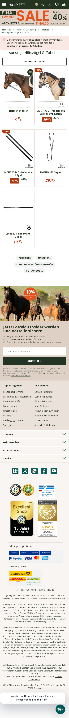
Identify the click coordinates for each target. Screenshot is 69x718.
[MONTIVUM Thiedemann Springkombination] (51, 85)
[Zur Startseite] (17, 4)
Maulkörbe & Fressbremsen (17, 396)
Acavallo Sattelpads (44, 425)
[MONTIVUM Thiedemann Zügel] (18, 146)
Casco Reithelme (43, 396)
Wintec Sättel (41, 420)
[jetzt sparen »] (34, 24)
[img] (63, 5)
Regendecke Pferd (12, 401)
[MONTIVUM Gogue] (51, 146)
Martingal (44, 257)
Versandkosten (41, 665)
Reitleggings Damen (13, 420)
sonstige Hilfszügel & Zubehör (34, 264)
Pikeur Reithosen (43, 401)
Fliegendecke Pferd (13, 391)
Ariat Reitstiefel (42, 406)
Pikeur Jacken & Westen (46, 410)
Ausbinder (25, 257)
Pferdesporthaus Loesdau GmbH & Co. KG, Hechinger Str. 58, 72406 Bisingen (38, 686)
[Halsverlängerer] (18, 85)
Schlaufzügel (34, 270)
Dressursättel (10, 410)
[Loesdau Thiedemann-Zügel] (18, 207)
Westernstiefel (10, 406)
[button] (4, 4)
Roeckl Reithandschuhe (46, 415)
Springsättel (9, 425)
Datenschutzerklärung (37, 373)
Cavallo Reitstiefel (43, 391)
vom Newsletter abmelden (20, 375)
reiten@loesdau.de (45, 590)
